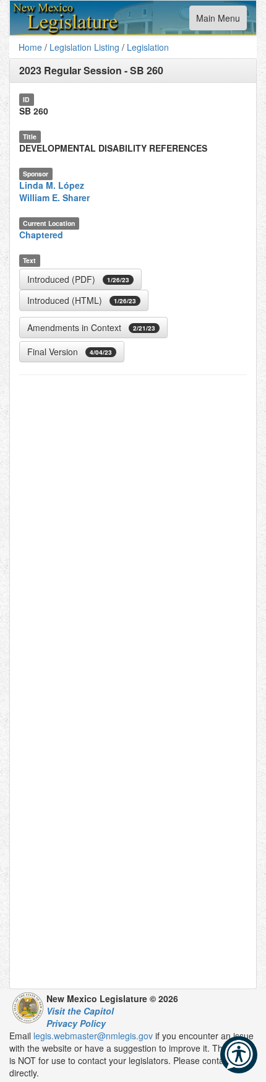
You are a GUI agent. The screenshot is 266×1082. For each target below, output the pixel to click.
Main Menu (217, 20)
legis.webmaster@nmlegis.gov (93, 1035)
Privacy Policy (76, 1023)
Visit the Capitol (80, 1011)
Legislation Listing (84, 47)
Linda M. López (51, 185)
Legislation (148, 47)
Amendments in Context (91, 327)
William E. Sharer (54, 197)
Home (30, 47)
